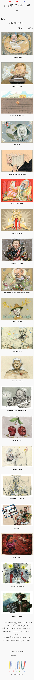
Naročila (30, 27)
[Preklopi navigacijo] (17, 10)
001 (19, 27)
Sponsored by (13, 655)
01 (21, 27)
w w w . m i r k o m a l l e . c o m (17, 5)
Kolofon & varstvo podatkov (17, 651)
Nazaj (3, 18)
